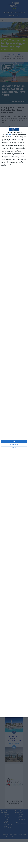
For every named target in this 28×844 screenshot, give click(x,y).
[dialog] (14, 422)
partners (9, 134)
